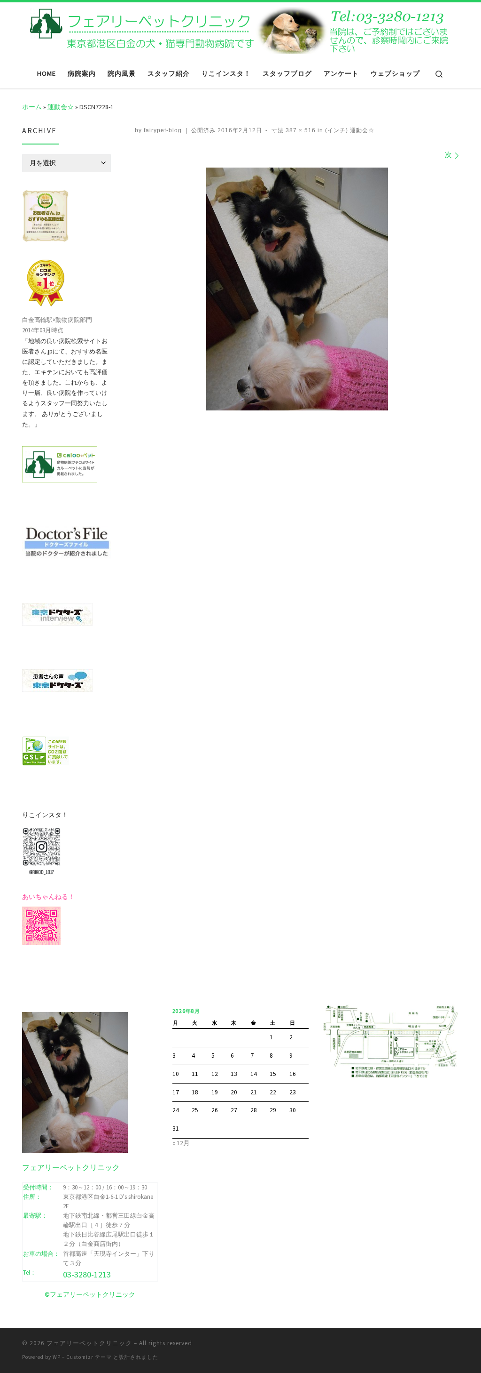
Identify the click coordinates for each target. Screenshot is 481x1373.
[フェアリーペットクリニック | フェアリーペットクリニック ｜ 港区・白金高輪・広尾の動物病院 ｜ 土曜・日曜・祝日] (240, 29)
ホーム (32, 107)
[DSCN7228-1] (297, 289)
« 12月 (181, 1143)
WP (57, 1357)
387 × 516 (300, 130)
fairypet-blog (163, 130)
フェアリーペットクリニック (89, 1343)
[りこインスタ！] (41, 850)
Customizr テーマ (89, 1357)
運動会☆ (60, 107)
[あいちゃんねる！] (41, 925)
